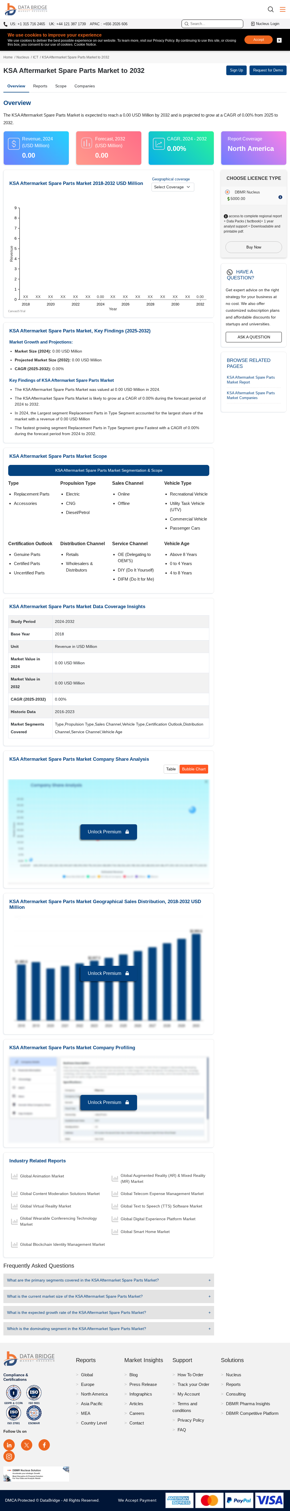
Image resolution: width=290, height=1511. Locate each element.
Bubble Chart (194, 769)
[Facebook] (44, 1445)
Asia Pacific (92, 1403)
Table (171, 769)
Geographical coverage (171, 179)
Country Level (94, 1423)
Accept (258, 40)
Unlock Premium (105, 831)
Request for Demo (268, 70)
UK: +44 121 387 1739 (67, 24)
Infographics (140, 1394)
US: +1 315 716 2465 (27, 24)
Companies (84, 86)
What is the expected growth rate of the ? (76, 1312)
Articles (136, 1403)
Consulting (236, 1394)
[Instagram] (9, 1456)
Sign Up (236, 70)
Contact (136, 1423)
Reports (40, 86)
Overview (16, 86)
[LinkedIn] (9, 1445)
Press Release (143, 1384)
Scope (61, 86)
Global (87, 1374)
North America (94, 1394)
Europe (87, 1384)
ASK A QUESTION (254, 337)
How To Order (190, 1374)
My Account (189, 1394)
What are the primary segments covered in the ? (83, 1280)
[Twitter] (26, 1445)
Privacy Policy (191, 1420)
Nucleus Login (267, 24)
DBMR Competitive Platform (252, 1413)
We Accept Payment (138, 1500)
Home (8, 57)
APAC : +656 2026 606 (108, 24)
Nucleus (22, 57)
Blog (133, 1374)
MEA (85, 1413)
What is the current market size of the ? (75, 1296)
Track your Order (193, 1384)
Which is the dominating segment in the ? (76, 1328)
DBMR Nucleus (247, 192)
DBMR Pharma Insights (248, 1403)
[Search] (273, 9)
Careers (136, 1413)
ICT (35, 57)
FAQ (182, 1429)
